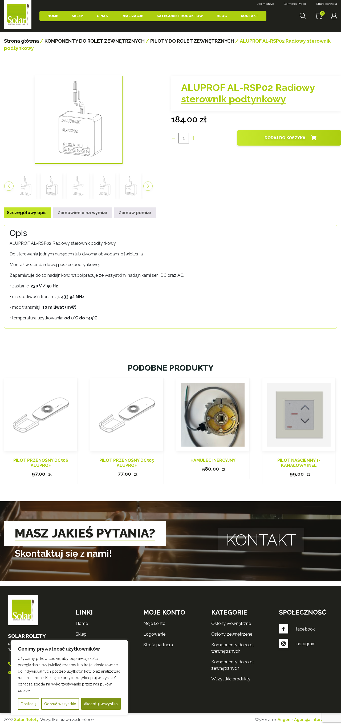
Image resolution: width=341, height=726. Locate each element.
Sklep (77, 16)
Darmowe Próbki (295, 4)
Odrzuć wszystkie (60, 704)
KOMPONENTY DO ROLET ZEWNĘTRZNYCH (94, 41)
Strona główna (21, 41)
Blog (222, 16)
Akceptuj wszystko (101, 704)
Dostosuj (28, 704)
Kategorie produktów (180, 16)
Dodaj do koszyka (285, 137)
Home (52, 16)
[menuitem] (25, 186)
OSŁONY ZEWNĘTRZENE (231, 634)
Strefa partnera (326, 4)
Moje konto (154, 623)
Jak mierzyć (265, 4)
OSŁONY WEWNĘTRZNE (231, 623)
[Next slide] (148, 186)
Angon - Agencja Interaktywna (307, 719)
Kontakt (249, 16)
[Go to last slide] (9, 186)
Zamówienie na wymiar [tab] (83, 212)
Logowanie (154, 634)
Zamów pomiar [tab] (135, 212)
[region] (69, 677)
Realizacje (132, 16)
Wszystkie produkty (230, 678)
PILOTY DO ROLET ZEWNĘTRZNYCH (192, 41)
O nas (102, 16)
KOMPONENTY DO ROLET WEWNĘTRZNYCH (232, 648)
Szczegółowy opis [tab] (27, 212)
